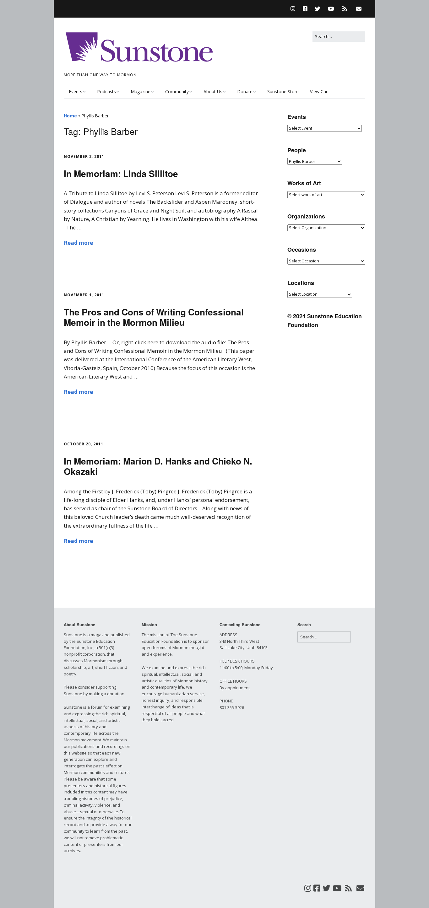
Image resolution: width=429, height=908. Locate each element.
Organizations (306, 216)
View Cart (319, 91)
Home (70, 116)
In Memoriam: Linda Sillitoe (121, 173)
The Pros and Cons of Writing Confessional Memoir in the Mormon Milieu (154, 317)
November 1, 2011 (84, 295)
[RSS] (344, 8)
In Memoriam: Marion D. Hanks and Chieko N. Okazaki (158, 466)
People (296, 150)
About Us (213, 91)
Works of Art (304, 183)
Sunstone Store (283, 91)
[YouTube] (331, 8)
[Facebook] (305, 8)
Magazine (140, 91)
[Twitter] (317, 8)
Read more (78, 242)
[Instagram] (294, 8)
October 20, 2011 (83, 444)
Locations (300, 283)
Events (75, 91)
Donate (245, 91)
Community (177, 91)
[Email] (358, 8)
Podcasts (106, 91)
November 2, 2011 (84, 156)
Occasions (301, 249)
